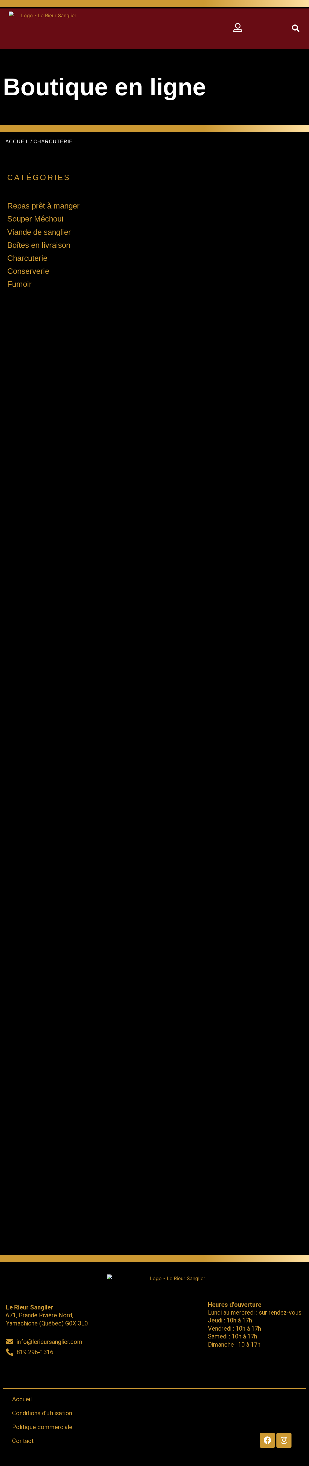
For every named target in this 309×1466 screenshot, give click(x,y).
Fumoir (19, 284)
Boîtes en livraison (38, 245)
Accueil (17, 141)
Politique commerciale (42, 1427)
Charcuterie (27, 258)
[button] (159, 28)
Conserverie (28, 271)
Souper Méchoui (35, 218)
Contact (23, 1441)
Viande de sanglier (39, 232)
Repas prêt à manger (43, 205)
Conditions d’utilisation (42, 1413)
